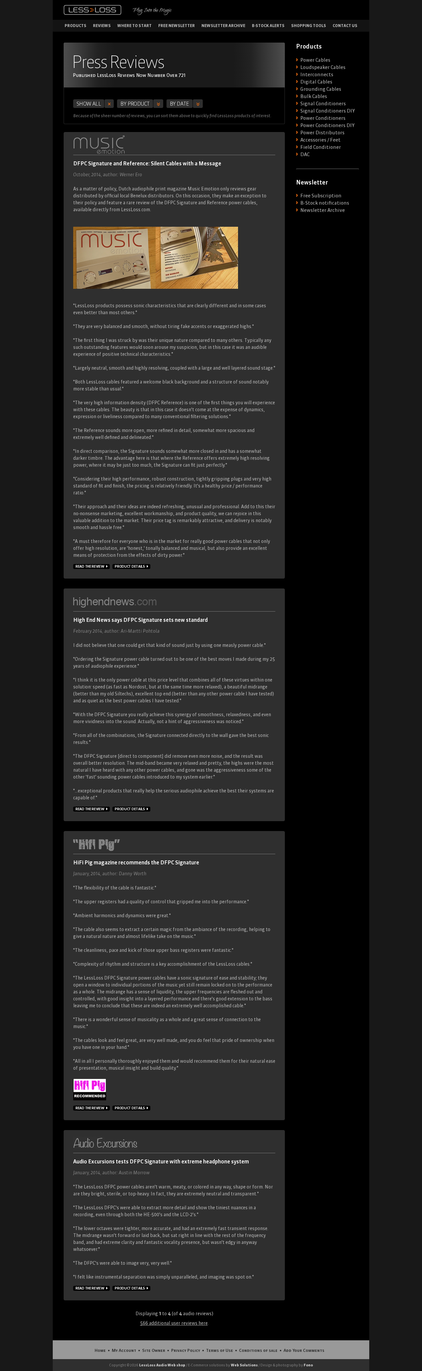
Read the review (90, 566)
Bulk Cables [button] (313, 96)
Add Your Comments (304, 1350)
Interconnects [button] (316, 75)
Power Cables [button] (315, 60)
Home (100, 1350)
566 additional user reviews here (174, 1323)
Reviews (102, 25)
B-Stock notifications (324, 203)
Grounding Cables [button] (320, 89)
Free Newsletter (176, 25)
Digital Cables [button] (316, 82)
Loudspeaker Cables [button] (323, 67)
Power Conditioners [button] (323, 118)
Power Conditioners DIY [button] (327, 125)
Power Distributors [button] (322, 133)
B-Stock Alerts (268, 25)
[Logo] (92, 10)
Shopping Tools (308, 25)
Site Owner (153, 1350)
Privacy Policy (185, 1350)
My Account (124, 1350)
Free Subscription (321, 196)
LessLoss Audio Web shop (162, 1365)
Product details (130, 566)
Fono (308, 1365)
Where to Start (134, 25)
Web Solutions (244, 1365)
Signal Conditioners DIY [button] (327, 111)
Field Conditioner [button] (320, 147)
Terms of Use (219, 1350)
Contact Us (345, 25)
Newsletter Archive (223, 25)
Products (75, 25)
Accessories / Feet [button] (320, 140)
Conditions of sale (258, 1350)
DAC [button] (305, 154)
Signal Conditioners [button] (323, 104)
